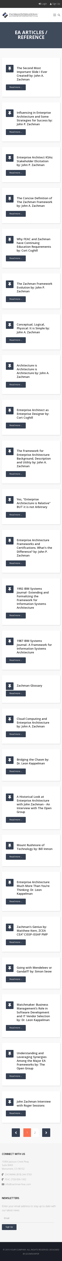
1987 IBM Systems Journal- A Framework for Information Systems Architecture (34, 646)
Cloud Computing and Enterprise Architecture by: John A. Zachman (33, 722)
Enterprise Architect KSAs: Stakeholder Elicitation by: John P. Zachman (35, 161)
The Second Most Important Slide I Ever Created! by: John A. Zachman (32, 73)
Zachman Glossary (29, 685)
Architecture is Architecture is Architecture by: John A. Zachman (33, 371)
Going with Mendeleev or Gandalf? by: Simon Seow (34, 969)
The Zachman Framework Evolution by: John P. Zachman (34, 287)
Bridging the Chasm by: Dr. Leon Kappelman (33, 761)
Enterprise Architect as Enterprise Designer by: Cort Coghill (33, 413)
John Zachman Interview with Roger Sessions (34, 1103)
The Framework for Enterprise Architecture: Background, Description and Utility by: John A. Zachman (34, 458)
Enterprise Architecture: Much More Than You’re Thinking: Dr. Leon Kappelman (33, 887)
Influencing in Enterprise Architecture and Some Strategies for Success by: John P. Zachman (34, 118)
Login (44, 3)
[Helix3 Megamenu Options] (54, 15)
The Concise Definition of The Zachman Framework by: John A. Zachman (34, 202)
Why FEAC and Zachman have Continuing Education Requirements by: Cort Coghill (34, 244)
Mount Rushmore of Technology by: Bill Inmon (34, 847)
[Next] (46, 1132)
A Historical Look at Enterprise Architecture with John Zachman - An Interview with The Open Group (34, 804)
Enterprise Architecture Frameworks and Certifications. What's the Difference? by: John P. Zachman (34, 547)
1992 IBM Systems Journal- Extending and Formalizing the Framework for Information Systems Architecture (33, 598)
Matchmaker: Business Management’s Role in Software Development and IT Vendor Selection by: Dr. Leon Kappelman (33, 1012)
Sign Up (56, 3)
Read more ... (16, 87)
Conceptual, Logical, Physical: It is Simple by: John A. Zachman (33, 328)
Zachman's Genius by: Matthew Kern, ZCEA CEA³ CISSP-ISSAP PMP (32, 930)
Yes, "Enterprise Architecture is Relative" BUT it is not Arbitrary (34, 503)
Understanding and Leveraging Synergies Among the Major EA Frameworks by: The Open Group (32, 1060)
